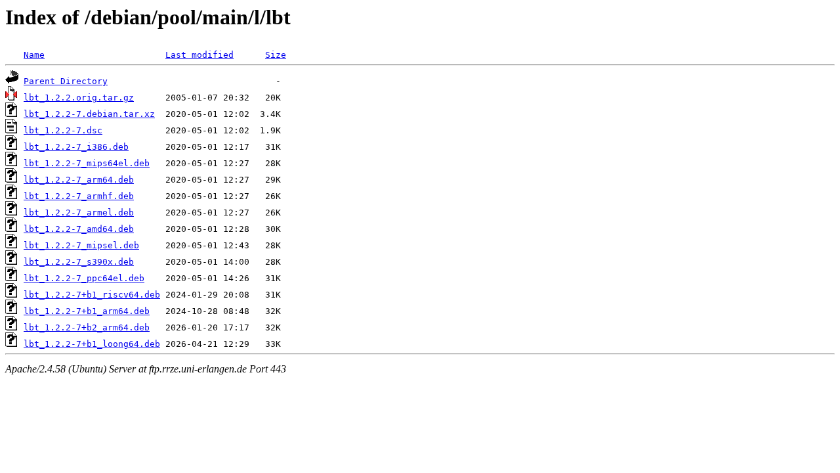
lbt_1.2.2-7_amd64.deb (79, 229)
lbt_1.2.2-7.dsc (63, 130)
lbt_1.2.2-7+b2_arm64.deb (87, 327)
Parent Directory (66, 81)
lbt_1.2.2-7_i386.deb (76, 147)
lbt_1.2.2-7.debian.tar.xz (89, 114)
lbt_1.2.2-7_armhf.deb (79, 196)
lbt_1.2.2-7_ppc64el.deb (84, 278)
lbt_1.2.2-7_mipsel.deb (81, 245)
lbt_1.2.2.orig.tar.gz (79, 97)
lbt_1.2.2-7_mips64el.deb (87, 163)
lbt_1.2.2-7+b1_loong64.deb (92, 344)
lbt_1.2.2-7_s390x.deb (79, 262)
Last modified (199, 55)
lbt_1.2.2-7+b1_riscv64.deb (92, 295)
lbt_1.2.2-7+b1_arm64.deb (87, 311)
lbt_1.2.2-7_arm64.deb (79, 180)
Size (275, 55)
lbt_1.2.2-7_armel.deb (79, 212)
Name (34, 55)
